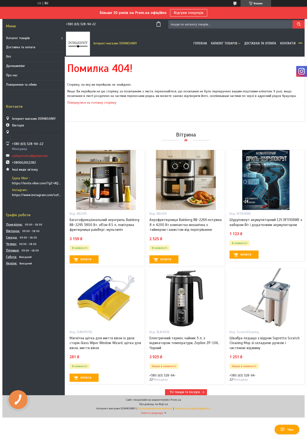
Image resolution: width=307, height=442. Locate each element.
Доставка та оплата (20, 47)
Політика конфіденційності (193, 408)
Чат (291, 429)
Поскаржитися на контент (155, 408)
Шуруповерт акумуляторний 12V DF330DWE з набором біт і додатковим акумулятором (266, 222)
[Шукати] (299, 24)
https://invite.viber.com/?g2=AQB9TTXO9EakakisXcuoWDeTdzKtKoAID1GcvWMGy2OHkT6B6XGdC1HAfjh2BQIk (36, 183)
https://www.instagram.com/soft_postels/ (36, 195)
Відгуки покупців (188, 12)
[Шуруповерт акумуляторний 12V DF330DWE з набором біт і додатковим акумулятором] (266, 180)
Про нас (12, 75)
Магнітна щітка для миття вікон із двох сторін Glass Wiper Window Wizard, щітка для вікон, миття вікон (105, 343)
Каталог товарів (18, 38)
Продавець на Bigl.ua (153, 404)
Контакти (287, 43)
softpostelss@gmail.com (30, 156)
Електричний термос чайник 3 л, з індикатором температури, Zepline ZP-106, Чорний (184, 343)
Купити (85, 259)
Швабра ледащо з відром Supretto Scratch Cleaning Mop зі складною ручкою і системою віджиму (265, 343)
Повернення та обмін (21, 85)
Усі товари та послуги (185, 392)
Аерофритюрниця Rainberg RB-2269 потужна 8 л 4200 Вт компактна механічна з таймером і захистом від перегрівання (185, 225)
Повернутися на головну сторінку (91, 103)
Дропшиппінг (15, 66)
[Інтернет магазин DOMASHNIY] (78, 43)
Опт (8, 56)
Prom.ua (176, 399)
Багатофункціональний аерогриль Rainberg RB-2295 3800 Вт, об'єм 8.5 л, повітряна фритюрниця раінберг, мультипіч (104, 225)
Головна (200, 43)
